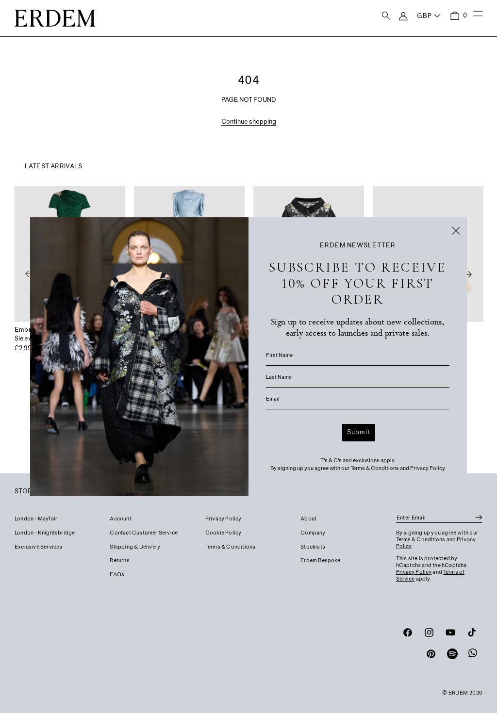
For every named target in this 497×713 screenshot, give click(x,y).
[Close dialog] (455, 230)
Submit (358, 433)
